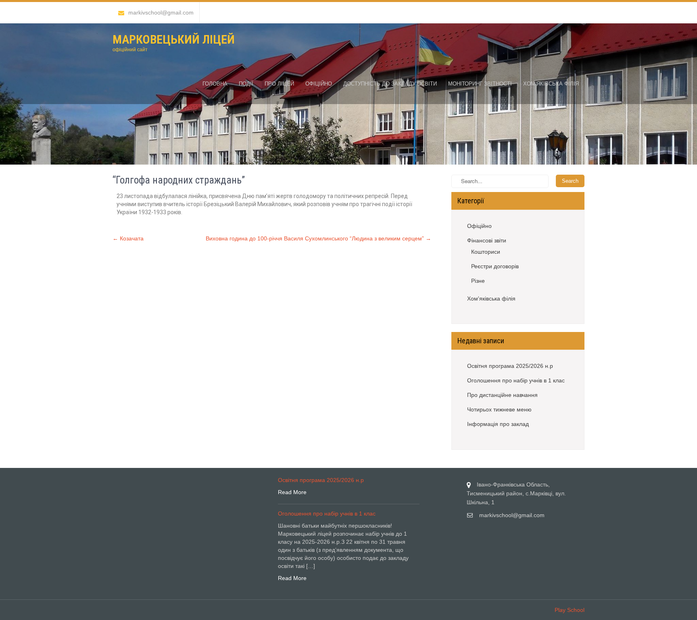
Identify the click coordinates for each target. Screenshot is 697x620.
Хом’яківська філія (551, 84)
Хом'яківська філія (491, 298)
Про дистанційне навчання (502, 395)
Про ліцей (279, 84)
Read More (292, 492)
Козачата (128, 238)
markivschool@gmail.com (161, 12)
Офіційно (318, 84)
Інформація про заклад (498, 424)
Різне (478, 281)
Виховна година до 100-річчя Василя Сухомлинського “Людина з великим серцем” (318, 238)
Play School (569, 610)
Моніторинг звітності (480, 84)
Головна (214, 84)
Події (246, 84)
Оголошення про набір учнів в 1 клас (516, 380)
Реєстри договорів (495, 266)
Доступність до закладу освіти (390, 84)
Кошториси (485, 251)
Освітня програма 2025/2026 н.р (510, 366)
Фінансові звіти (486, 240)
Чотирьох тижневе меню (499, 409)
